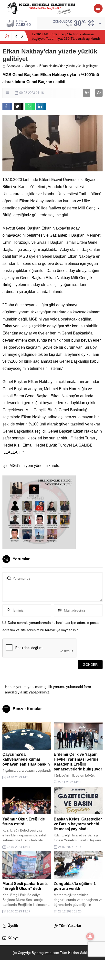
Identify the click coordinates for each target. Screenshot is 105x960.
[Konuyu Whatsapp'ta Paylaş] (30, 106)
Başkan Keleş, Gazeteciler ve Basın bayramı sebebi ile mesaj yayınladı (78, 824)
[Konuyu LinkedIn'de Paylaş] (41, 106)
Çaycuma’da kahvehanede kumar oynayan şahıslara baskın (26, 759)
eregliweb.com (48, 953)
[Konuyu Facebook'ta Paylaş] (7, 106)
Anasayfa (13, 66)
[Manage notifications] (90, 936)
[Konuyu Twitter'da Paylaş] (18, 106)
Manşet (29, 66)
